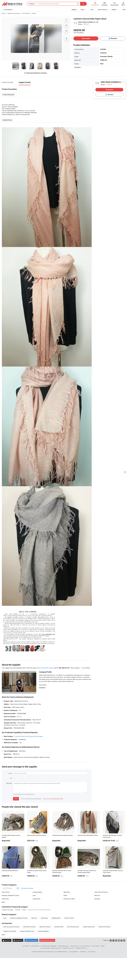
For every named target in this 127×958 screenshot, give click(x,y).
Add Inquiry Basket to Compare (36, 73)
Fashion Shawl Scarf (89, 927)
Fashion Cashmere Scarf (27, 931)
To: (11, 778)
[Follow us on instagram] (116, 940)
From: (10, 773)
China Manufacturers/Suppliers (49, 946)
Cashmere (17, 736)
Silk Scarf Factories (44, 927)
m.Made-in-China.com (67, 948)
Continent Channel (85, 946)
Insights (103, 946)
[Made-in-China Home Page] (12, 4)
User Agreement (74, 951)
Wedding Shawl (56, 918)
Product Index (95, 946)
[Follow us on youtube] (119, 940)
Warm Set (97, 895)
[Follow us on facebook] (111, 940)
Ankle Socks (5, 899)
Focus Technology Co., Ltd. (50, 951)
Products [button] (32, 4)
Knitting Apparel (37, 892)
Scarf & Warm (26, 13)
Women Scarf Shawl (104, 927)
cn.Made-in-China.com (81, 948)
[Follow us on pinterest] (121, 940)
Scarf (36, 736)
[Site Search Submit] (83, 4)
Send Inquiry (86, 38)
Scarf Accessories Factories (11, 927)
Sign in (123, 5)
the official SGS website (46, 668)
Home (3, 13)
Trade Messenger (31, 940)
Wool (23, 736)
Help (92, 9)
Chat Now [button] (114, 38)
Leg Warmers (36, 899)
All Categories (8, 9)
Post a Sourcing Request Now (53, 799)
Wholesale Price (74, 946)
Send (16, 799)
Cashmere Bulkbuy (43, 931)
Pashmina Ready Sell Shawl (10, 870)
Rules (124, 9)
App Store (6, 940)
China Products (35, 946)
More (3, 902)
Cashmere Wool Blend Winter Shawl (88, 835)
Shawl (34, 13)
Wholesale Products (63, 946)
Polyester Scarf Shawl (9, 931)
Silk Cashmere (29, 736)
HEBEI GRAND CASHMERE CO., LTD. (88, 22)
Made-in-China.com (55, 948)
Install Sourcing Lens (48, 940)
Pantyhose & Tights (69, 899)
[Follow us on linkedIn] (124, 940)
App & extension (102, 9)
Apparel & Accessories (13, 13)
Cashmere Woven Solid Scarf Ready (62, 835)
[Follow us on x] (113, 940)
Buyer (82, 9)
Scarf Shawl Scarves (73, 927)
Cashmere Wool (58, 927)
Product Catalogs (28, 888)
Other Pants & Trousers (101, 892)
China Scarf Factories (29, 927)
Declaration (83, 951)
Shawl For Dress (69, 918)
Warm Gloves (5, 892)
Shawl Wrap (44, 918)
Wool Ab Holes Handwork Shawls (36, 835)
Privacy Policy (91, 951)
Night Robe (67, 892)
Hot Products (25, 946)
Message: (9, 783)
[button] (78, 3)
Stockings (97, 899)
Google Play (17, 940)
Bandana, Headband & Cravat (10, 895)
